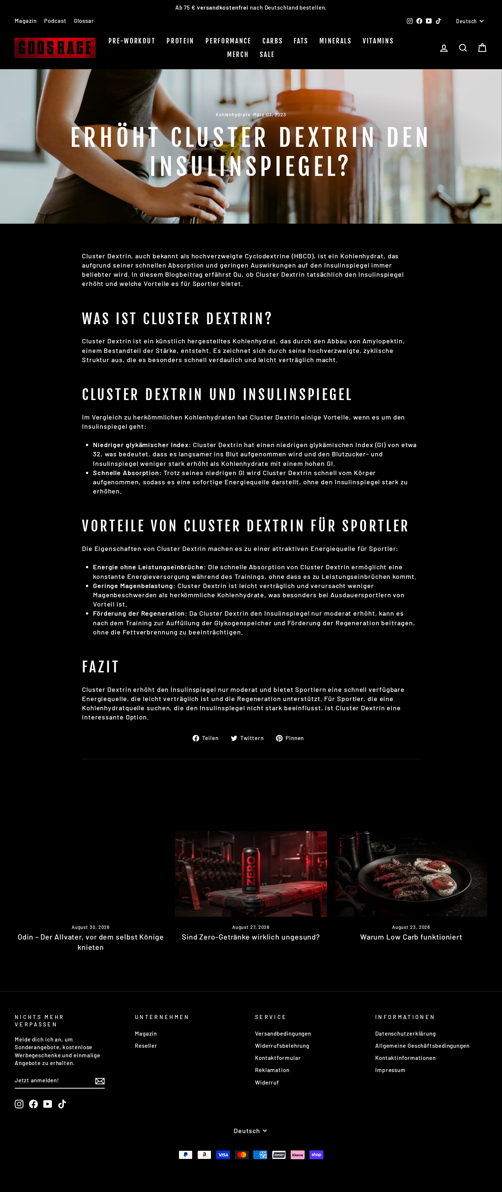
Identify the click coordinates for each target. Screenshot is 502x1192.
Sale (267, 54)
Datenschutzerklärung (405, 1033)
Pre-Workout (132, 41)
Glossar (84, 20)
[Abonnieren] (100, 1080)
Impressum (390, 1070)
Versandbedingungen (283, 1033)
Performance (228, 41)
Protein (180, 41)
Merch (238, 54)
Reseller (146, 1045)
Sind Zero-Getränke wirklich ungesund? (251, 936)
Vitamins (378, 41)
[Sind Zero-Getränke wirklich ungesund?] (251, 874)
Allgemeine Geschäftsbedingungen (422, 1045)
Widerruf (267, 1082)
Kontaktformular (278, 1057)
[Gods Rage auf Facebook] (33, 1104)
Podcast (55, 20)
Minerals (335, 41)
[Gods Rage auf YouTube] (47, 1104)
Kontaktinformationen (405, 1057)
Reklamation (272, 1070)
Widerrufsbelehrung (282, 1045)
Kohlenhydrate (233, 114)
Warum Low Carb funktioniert (411, 936)
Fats (301, 41)
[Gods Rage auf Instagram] (19, 1104)
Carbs (272, 41)
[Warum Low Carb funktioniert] (411, 874)
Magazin (26, 20)
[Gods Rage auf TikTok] (62, 1104)
